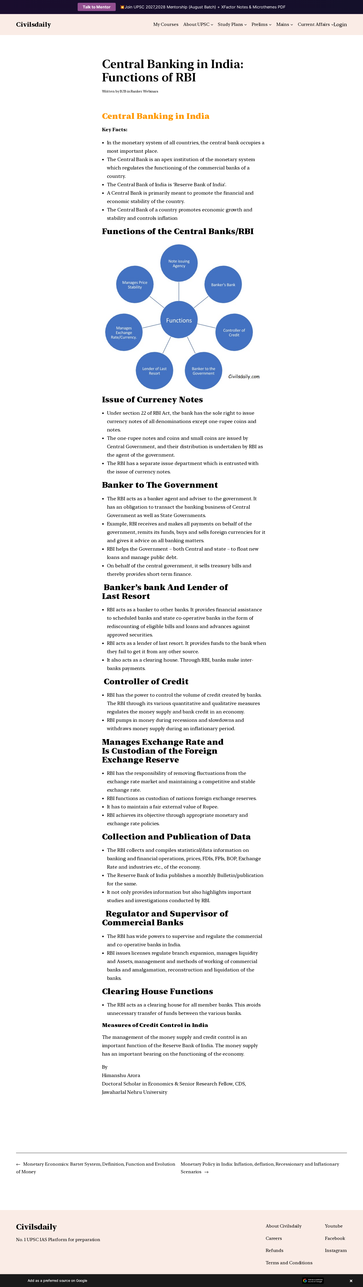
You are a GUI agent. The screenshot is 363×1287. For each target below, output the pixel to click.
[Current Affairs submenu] (332, 24)
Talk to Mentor (97, 6)
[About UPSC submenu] (212, 24)
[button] (181, 1280)
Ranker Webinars (144, 91)
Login (340, 24)
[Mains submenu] (291, 24)
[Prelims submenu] (270, 24)
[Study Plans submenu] (245, 24)
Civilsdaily (33, 24)
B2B (123, 91)
